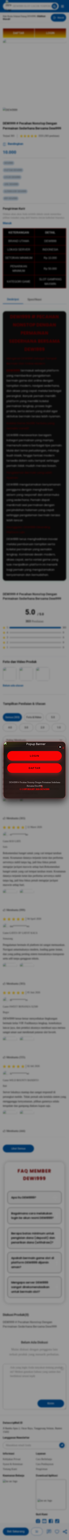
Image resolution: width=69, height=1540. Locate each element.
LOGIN (34, 755)
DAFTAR (34, 768)
